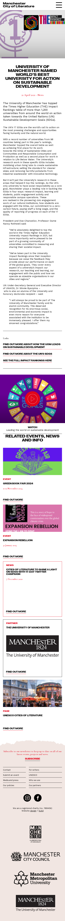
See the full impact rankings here (27, 360)
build (41, 811)
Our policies (8, 785)
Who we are (34, 780)
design (33, 811)
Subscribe (32, 758)
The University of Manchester (28, 627)
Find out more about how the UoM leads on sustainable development (31, 345)
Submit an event (11, 775)
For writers (34, 770)
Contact (7, 770)
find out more (13, 499)
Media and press (10, 780)
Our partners (35, 785)
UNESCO (33, 775)
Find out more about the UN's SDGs (27, 353)
